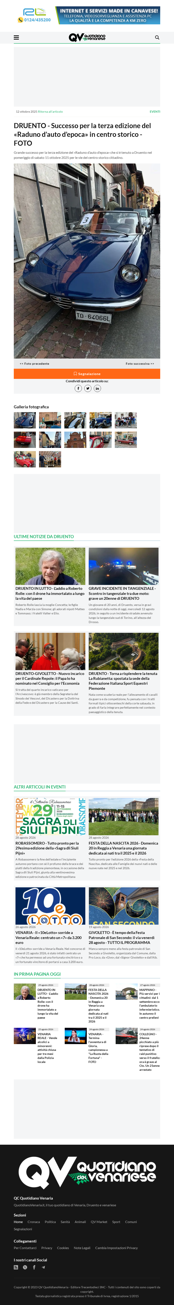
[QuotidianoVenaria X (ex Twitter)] (25, 1267)
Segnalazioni (23, 1229)
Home (18, 1222)
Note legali (82, 1248)
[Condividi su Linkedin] (97, 388)
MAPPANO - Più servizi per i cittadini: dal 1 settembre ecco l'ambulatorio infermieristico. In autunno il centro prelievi (149, 1003)
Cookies (63, 1248)
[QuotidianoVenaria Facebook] (34, 1267)
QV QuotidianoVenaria (53, 1287)
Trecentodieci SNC (93, 1287)
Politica (50, 1222)
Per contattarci (25, 1248)
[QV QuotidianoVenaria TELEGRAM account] (43, 1267)
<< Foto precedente (34, 363)
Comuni (131, 1222)
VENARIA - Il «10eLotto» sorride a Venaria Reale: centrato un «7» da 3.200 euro (48, 937)
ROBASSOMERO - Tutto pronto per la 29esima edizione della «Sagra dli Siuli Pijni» (47, 848)
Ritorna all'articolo (50, 111)
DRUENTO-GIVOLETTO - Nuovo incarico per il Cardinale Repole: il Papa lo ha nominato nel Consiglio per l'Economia (49, 678)
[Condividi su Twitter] (87, 388)
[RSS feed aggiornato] (16, 1267)
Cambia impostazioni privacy (116, 1248)
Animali (80, 1222)
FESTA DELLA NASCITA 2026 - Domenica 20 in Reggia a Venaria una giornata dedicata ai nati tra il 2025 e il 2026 (123, 848)
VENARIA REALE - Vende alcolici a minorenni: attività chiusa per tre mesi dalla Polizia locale (47, 1048)
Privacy (46, 1248)
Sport (116, 1222)
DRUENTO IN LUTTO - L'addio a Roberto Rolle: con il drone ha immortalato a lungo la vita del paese (49, 593)
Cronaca (34, 1222)
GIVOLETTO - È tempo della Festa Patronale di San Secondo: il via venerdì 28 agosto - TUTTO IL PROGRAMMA (121, 937)
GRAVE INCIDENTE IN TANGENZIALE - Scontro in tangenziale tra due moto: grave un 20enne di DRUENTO (122, 593)
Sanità (65, 1222)
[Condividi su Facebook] (78, 388)
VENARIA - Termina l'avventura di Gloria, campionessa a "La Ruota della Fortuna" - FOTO (98, 1048)
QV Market (99, 1222)
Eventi (155, 111)
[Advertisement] (87, 76)
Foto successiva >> (140, 363)
